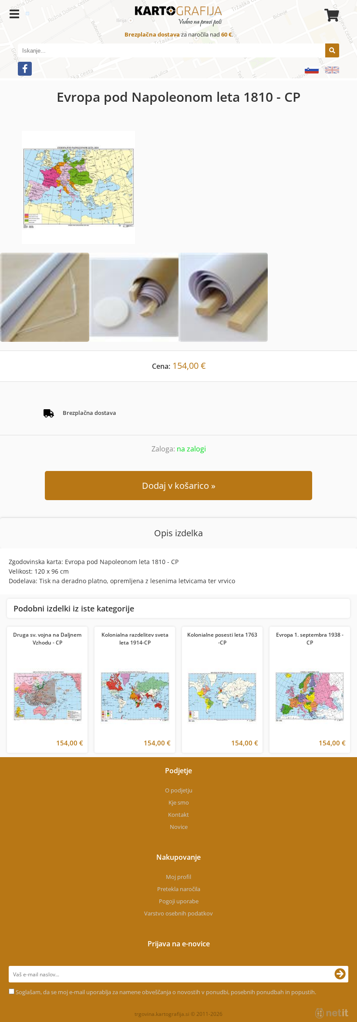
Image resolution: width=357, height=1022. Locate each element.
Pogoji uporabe (179, 901)
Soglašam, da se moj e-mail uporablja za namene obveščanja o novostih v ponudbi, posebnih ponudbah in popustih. (166, 992)
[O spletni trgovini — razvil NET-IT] (331, 1013)
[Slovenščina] (308, 70)
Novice (179, 827)
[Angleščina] (329, 70)
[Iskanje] (332, 50)
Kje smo (178, 802)
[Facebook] (25, 69)
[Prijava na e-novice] (340, 974)
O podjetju (178, 790)
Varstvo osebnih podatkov (178, 913)
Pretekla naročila (178, 889)
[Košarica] (330, 15)
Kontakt (178, 814)
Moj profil (178, 877)
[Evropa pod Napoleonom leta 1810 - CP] (178, 187)
